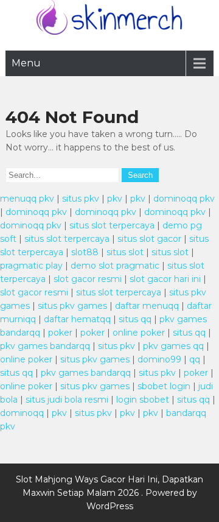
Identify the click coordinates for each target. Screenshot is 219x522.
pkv (114, 198)
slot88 (85, 252)
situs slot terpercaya (112, 225)
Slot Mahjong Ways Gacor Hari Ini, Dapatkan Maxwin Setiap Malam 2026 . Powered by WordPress (109, 493)
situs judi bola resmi (67, 399)
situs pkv (80, 198)
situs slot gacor (149, 238)
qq (194, 359)
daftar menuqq (147, 305)
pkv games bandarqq (45, 345)
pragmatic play (31, 265)
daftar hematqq (77, 319)
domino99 (159, 359)
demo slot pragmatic (115, 265)
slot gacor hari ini (165, 278)
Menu (26, 63)
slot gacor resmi (88, 278)
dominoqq (22, 412)
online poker (139, 332)
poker (60, 332)
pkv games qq (173, 345)
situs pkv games (72, 305)
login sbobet (142, 399)
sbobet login (163, 386)
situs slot (125, 252)
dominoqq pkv (184, 198)
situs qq (135, 319)
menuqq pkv (27, 198)
